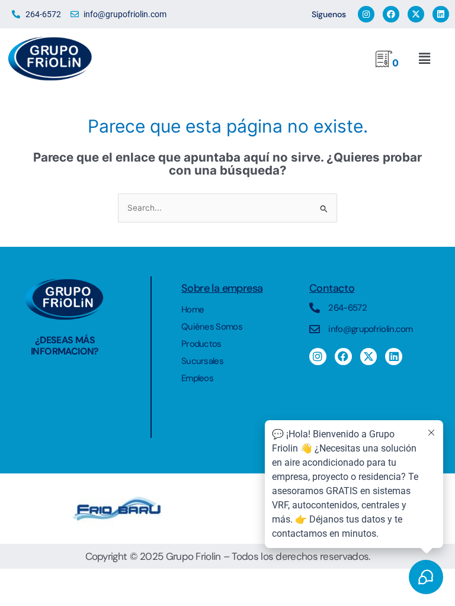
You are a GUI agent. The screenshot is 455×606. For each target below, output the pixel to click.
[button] (423, 59)
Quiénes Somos (211, 327)
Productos (201, 344)
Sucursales (202, 361)
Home (192, 309)
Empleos (197, 378)
